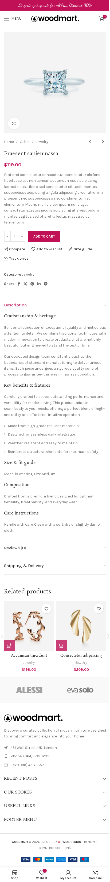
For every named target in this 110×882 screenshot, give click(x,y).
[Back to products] (96, 142)
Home (9, 142)
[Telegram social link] (45, 284)
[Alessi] (29, 690)
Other (25, 142)
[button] (9, 645)
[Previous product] (90, 142)
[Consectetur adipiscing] (81, 626)
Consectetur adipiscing (81, 655)
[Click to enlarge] (14, 123)
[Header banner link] (55, 5)
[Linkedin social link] (39, 284)
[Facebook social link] (18, 284)
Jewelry (42, 142)
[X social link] (25, 284)
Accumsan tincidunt (29, 655)
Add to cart (44, 236)
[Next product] (103, 142)
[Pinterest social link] (32, 284)
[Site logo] (55, 18)
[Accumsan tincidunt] (29, 626)
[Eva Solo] (80, 690)
